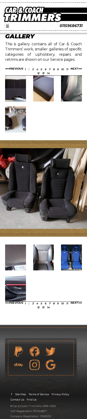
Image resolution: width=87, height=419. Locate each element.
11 (67, 69)
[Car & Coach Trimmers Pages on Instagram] (34, 364)
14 (48, 73)
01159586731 (71, 26)
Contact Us (17, 399)
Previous (16, 68)
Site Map (20, 394)
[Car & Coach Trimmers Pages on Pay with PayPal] (18, 351)
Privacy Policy (60, 394)
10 (62, 69)
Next (74, 68)
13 (43, 73)
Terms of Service (39, 394)
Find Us (31, 399)
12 (38, 73)
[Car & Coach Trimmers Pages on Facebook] (34, 351)
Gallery (19, 36)
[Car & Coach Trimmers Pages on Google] (50, 364)
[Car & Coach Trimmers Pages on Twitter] (50, 351)
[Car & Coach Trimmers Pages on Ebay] (18, 364)
